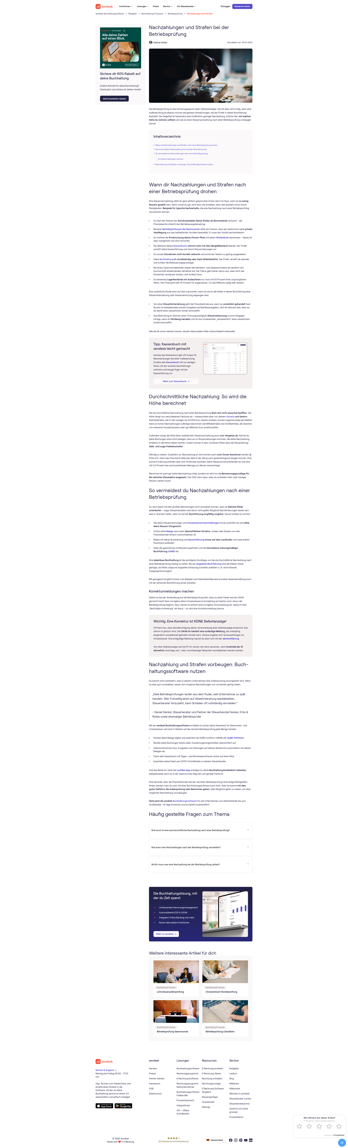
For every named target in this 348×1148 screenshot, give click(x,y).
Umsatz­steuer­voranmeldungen (203, 523)
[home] (104, 6)
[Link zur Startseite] (104, 1061)
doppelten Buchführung (208, 564)
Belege (169, 531)
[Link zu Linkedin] (250, 1140)
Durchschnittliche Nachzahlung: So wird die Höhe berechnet (181, 149)
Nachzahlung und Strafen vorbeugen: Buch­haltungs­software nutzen (184, 164)
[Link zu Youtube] (245, 1140)
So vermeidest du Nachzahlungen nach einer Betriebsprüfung (182, 153)
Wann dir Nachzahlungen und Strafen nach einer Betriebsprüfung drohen (186, 145)
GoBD (171, 551)
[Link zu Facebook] (230, 1140)
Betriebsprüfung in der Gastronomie (181, 229)
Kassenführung (196, 539)
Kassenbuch (172, 362)
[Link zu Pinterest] (240, 1140)
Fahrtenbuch (222, 237)
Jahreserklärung (231, 638)
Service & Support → (106, 1070)
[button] (125, 6)
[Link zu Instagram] (235, 1140)
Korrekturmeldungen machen (170, 159)
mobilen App (183, 770)
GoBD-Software (235, 738)
